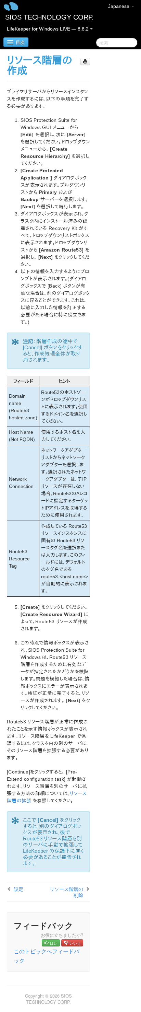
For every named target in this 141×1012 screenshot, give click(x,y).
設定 (18, 889)
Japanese (119, 6)
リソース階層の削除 (66, 892)
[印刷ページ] (85, 61)
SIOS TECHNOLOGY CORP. (49, 17)
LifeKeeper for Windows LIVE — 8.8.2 (48, 29)
